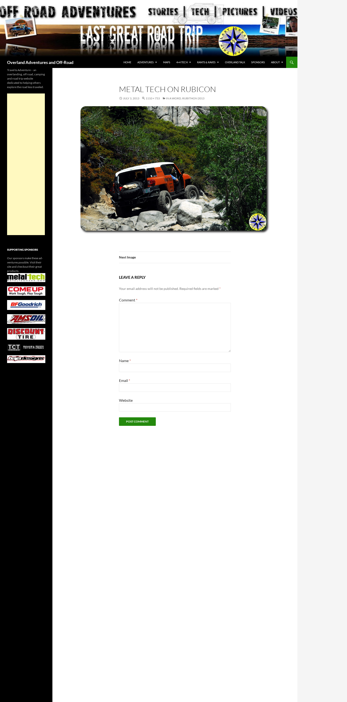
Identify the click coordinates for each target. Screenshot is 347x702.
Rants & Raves (206, 62)
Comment (128, 300)
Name (125, 360)
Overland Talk (235, 62)
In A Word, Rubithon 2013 (185, 98)
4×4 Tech (182, 62)
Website (126, 400)
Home (127, 62)
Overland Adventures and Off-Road (40, 62)
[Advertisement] (26, 164)
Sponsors (258, 62)
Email (124, 380)
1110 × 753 (153, 98)
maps (166, 62)
